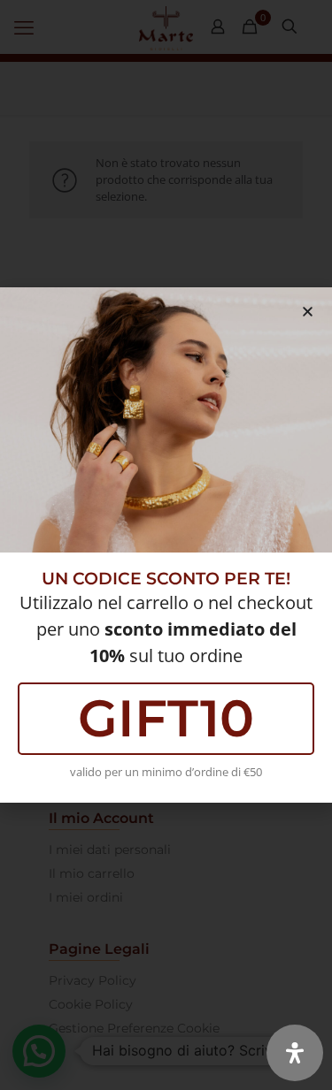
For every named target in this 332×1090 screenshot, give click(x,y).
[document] (166, 545)
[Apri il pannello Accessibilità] (294, 1053)
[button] (307, 311)
